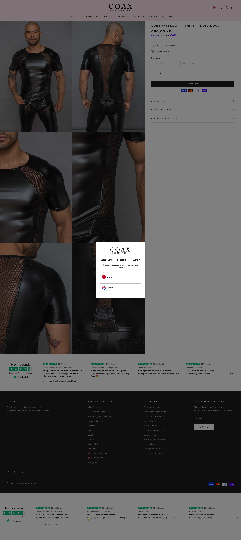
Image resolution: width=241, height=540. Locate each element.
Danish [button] (110, 277)
